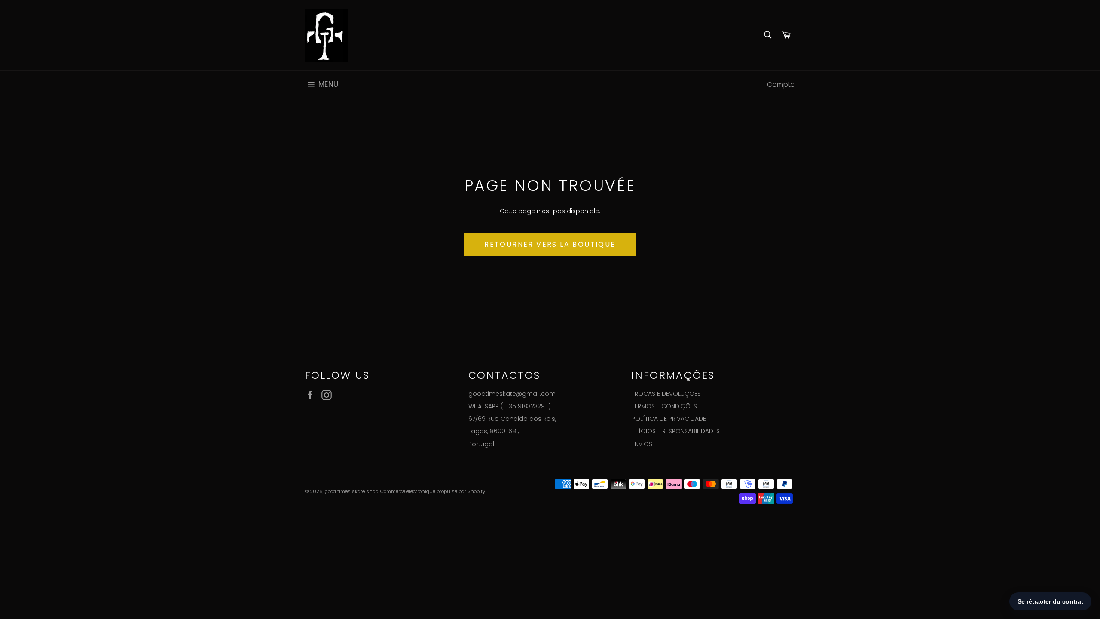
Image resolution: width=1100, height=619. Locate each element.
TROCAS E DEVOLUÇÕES (666, 393)
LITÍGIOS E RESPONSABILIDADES (676, 431)
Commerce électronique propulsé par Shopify (432, 491)
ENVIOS (642, 444)
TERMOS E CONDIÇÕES (664, 406)
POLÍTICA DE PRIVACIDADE (669, 418)
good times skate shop (351, 491)
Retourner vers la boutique (549, 244)
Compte (781, 84)
